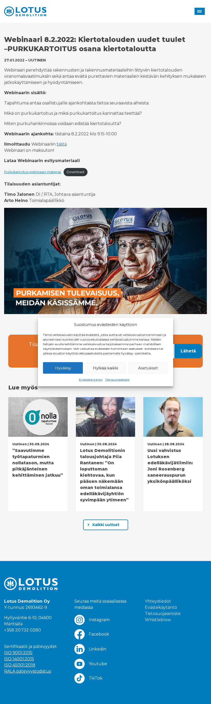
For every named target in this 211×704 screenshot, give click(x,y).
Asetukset (148, 367)
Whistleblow (158, 619)
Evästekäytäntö (90, 379)
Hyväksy (63, 367)
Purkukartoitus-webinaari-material (32, 172)
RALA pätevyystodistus (27, 671)
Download (75, 172)
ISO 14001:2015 (19, 658)
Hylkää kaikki (105, 367)
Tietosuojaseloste (117, 379)
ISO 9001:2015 (18, 652)
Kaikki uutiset (105, 524)
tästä (62, 144)
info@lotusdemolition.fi (28, 636)
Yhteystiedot (158, 601)
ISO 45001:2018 (19, 665)
